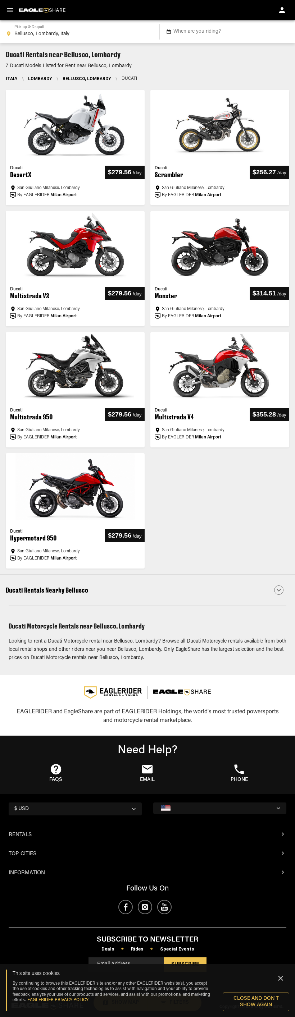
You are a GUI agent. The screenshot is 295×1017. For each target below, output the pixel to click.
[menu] (10, 10)
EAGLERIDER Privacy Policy (57, 1000)
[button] (147, 590)
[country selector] (219, 808)
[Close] (280, 978)
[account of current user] (282, 10)
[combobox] (78, 31)
